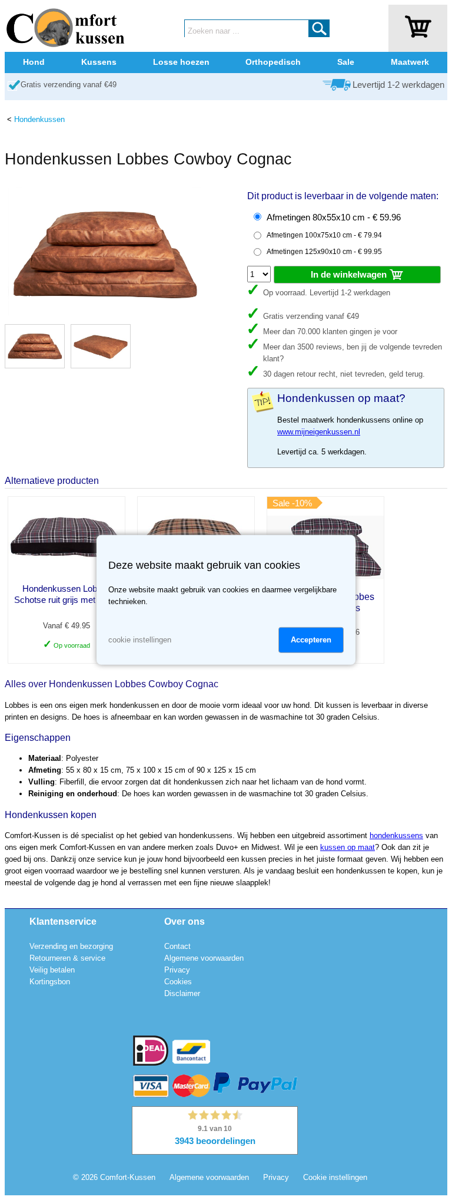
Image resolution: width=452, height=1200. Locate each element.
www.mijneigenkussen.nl (318, 431)
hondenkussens (396, 835)
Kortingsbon (49, 981)
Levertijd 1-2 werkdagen (398, 85)
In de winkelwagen (350, 274)
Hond (34, 62)
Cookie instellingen (335, 1177)
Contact (177, 946)
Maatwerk (410, 62)
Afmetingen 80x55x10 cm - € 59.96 (334, 217)
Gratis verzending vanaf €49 (69, 84)
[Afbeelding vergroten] (105, 312)
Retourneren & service (67, 958)
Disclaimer (182, 993)
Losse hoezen (181, 62)
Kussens (99, 62)
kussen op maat (347, 847)
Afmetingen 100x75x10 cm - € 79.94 (324, 235)
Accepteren (311, 639)
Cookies (178, 981)
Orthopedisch (273, 62)
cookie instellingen (139, 639)
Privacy (177, 969)
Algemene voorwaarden (204, 958)
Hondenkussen (39, 119)
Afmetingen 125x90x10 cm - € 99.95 (324, 252)
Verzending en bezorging (71, 946)
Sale (345, 62)
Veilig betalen (52, 969)
